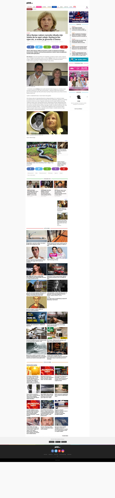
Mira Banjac (50, 173)
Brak (36, 173)
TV (58, 6)
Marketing (51, 454)
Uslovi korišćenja (62, 454)
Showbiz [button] (44, 6)
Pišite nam (69, 454)
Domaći (28, 33)
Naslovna (29, 6)
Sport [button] (61, 6)
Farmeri (54, 6)
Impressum (56, 454)
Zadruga (39, 6)
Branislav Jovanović (42, 173)
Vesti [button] (34, 6)
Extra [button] (71, 6)
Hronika (49, 6)
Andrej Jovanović (30, 173)
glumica (56, 173)
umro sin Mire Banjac (31, 175)
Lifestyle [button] (66, 6)
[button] (28, 186)
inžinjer (61, 173)
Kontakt (45, 454)
